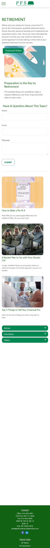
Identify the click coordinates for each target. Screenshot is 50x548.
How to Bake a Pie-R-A (13, 211)
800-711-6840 (29, 516)
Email (4, 125)
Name (4, 110)
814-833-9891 (27, 513)
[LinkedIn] (27, 532)
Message (6, 140)
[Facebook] (22, 532)
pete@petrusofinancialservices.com (25, 528)
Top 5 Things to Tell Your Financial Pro (21, 310)
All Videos (25, 543)
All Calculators (25, 546)
